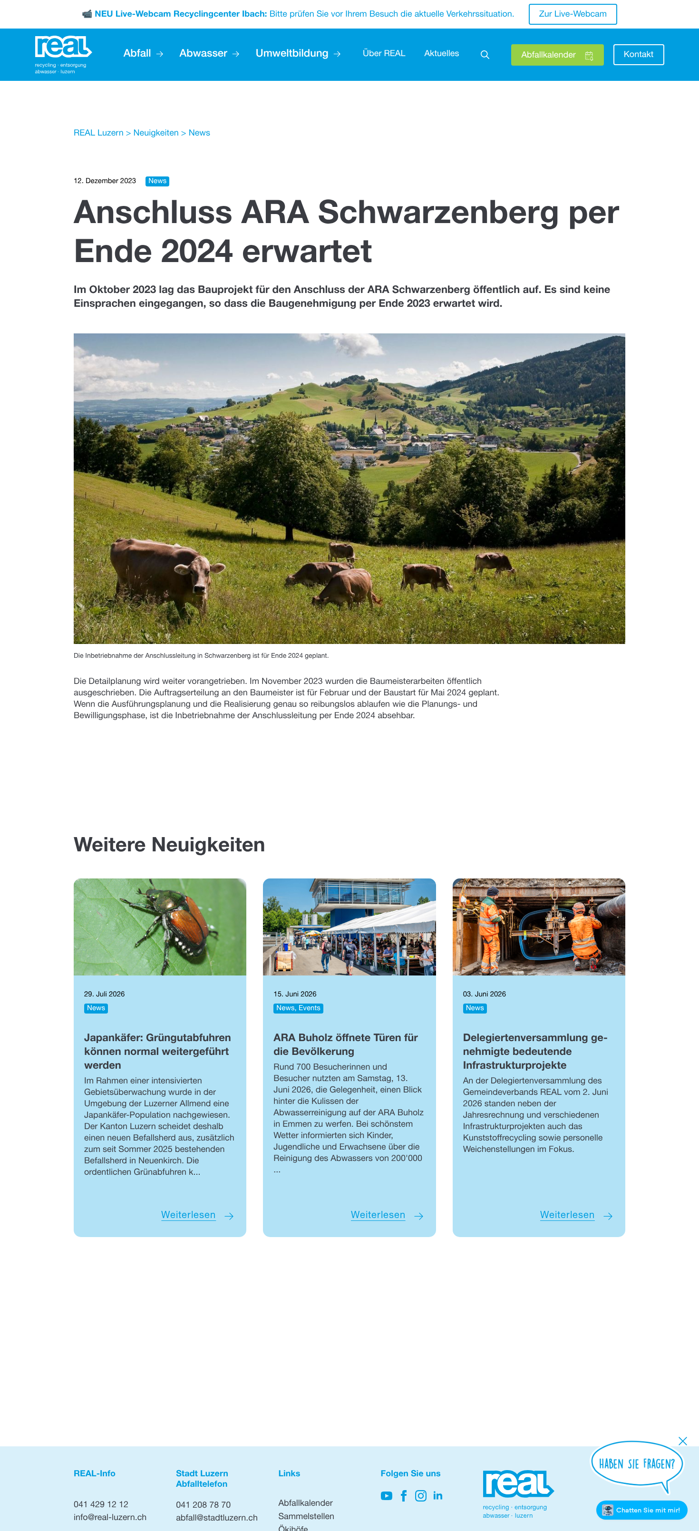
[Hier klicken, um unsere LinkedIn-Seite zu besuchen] (438, 1496)
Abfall (137, 54)
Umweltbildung (292, 54)
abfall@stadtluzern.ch (217, 1519)
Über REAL (384, 54)
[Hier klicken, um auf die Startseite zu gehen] (63, 55)
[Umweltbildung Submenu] (334, 54)
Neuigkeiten (155, 134)
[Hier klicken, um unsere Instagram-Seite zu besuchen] (421, 1496)
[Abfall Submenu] (157, 54)
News (199, 134)
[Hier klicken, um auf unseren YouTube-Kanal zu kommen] (386, 1496)
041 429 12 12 (101, 1506)
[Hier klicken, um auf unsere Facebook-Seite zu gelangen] (403, 1496)
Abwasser (203, 54)
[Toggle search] (485, 55)
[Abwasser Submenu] (233, 54)
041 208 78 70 (203, 1506)
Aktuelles (441, 54)
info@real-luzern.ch (110, 1518)
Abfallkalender (305, 1504)
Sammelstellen (306, 1517)
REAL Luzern (99, 134)
